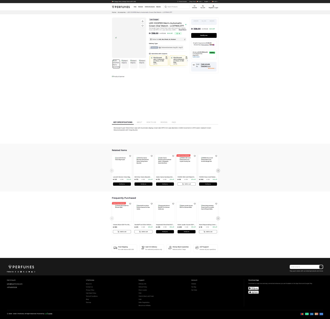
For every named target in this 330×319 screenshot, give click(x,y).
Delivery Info (142, 284)
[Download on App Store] (280, 292)
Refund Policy (143, 287)
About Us (89, 284)
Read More (182, 30)
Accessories (122, 12)
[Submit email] (321, 267)
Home (114, 12)
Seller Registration (144, 302)
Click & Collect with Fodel (146, 296)
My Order (194, 290)
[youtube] (29, 271)
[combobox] (200, 1)
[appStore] (32, 271)
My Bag (193, 287)
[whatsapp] (26, 271)
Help (140, 299)
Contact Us (89, 287)
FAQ (140, 293)
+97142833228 (12, 287)
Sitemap (88, 302)
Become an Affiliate (145, 305)
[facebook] (15, 271)
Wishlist (193, 284)
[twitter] (23, 271)
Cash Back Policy (91, 293)
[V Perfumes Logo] (121, 6)
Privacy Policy (90, 290)
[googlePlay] (34, 271)
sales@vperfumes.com (14, 284)
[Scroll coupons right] (187, 60)
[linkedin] (21, 271)
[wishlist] (130, 155)
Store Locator (143, 290)
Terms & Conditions (92, 296)
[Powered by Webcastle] (48, 314)
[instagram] (18, 271)
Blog (87, 299)
